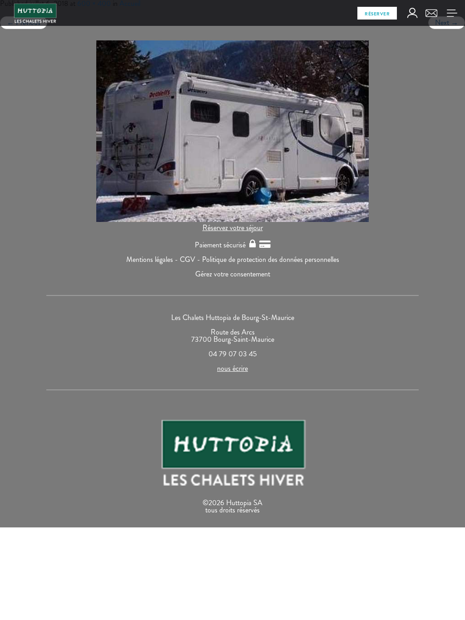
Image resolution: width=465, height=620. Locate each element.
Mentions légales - (153, 259)
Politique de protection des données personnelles (270, 259)
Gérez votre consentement (232, 274)
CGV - (191, 259)
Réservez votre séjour (233, 227)
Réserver (377, 13)
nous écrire (232, 368)
